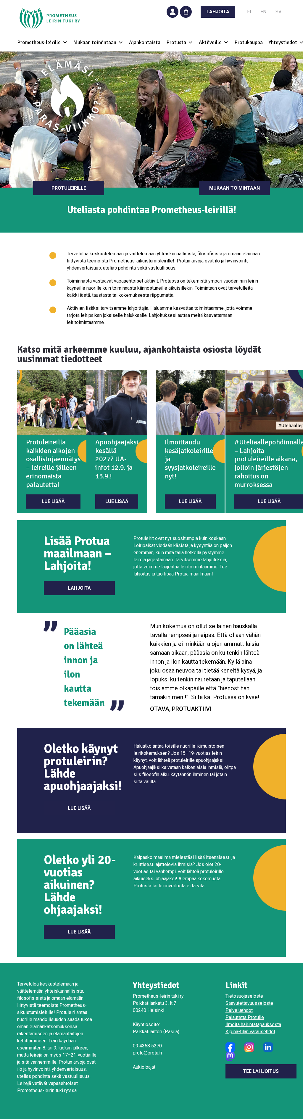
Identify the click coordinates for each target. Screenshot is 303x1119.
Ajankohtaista (144, 42)
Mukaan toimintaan (234, 188)
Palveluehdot (239, 1010)
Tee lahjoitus (261, 1071)
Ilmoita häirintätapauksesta (253, 1024)
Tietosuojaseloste (244, 996)
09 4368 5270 (147, 1046)
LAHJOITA (218, 11)
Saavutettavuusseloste (249, 1003)
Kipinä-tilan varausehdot (250, 1031)
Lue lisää (53, 501)
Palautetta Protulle (244, 1017)
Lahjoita (79, 588)
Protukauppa (248, 42)
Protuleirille (68, 188)
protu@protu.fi (147, 1053)
